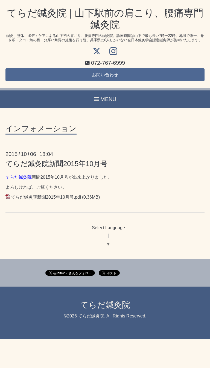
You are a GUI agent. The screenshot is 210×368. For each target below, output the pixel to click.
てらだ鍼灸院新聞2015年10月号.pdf (46, 197)
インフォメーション (41, 129)
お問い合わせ (105, 74)
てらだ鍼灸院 (105, 304)
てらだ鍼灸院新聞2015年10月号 (56, 164)
